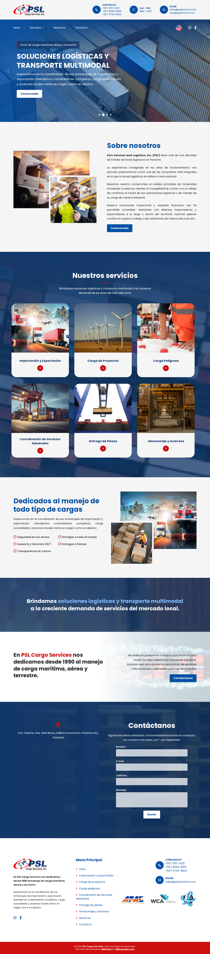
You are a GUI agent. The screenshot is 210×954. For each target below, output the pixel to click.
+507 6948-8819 (111, 11)
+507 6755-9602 (111, 14)
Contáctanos (183, 678)
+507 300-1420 (110, 8)
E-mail (120, 761)
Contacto (81, 28)
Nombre (121, 746)
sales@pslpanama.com (183, 9)
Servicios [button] (36, 28)
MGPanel (106, 949)
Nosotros (59, 28)
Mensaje (122, 790)
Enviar (151, 814)
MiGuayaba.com (125, 949)
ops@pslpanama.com (182, 12)
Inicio (16, 28)
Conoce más (29, 94)
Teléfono (122, 775)
